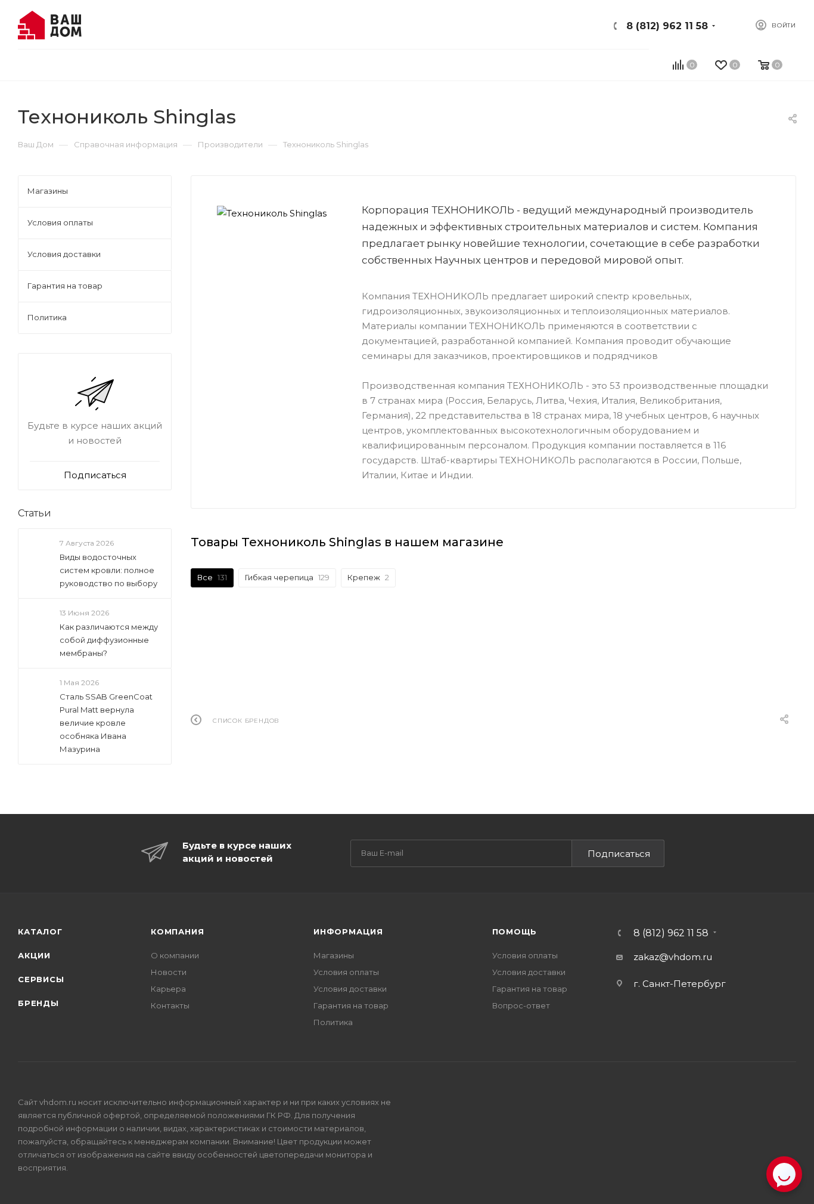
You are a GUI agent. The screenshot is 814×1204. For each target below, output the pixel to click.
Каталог (40, 931)
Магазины (333, 955)
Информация (348, 931)
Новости (169, 972)
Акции (34, 955)
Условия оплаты (346, 972)
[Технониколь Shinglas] (276, 213)
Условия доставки (350, 988)
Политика (333, 1022)
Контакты (170, 1005)
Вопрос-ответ (521, 1005)
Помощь (515, 931)
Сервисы (41, 979)
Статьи (34, 513)
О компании (175, 955)
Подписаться (619, 853)
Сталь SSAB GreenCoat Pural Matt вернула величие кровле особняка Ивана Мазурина (106, 723)
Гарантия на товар (351, 1005)
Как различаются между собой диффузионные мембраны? (109, 640)
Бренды (38, 1003)
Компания (177, 931)
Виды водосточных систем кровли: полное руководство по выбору (108, 570)
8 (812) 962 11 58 (667, 26)
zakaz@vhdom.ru (672, 956)
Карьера (168, 988)
